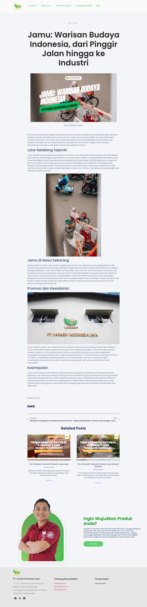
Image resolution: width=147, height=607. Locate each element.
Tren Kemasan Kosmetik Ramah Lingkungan (49, 464)
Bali (87, 278)
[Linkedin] (24, 598)
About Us (45, 5)
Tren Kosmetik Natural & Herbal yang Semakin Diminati (98, 465)
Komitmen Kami (63, 5)
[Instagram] (20, 598)
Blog (98, 5)
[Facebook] (15, 598)
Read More (49, 480)
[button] (28, 406)
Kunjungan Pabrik (84, 5)
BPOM (29, 350)
